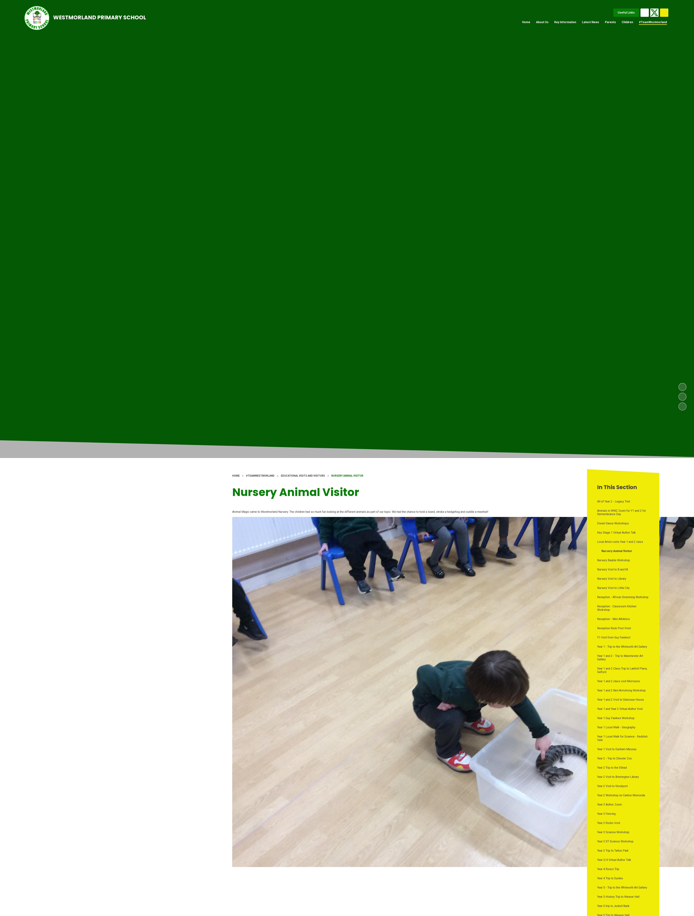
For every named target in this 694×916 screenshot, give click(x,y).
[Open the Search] (664, 12)
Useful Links (626, 12)
